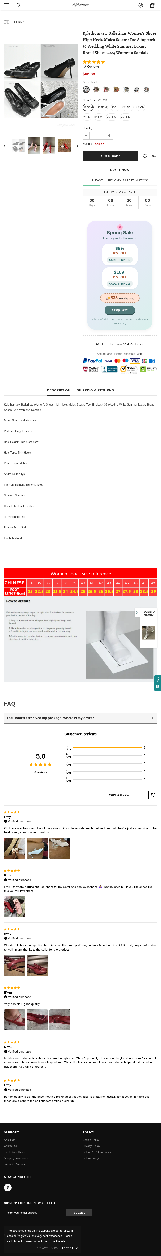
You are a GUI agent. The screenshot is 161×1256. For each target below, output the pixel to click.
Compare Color (66, 124)
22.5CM (88, 107)
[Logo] (80, 5)
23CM (115, 107)
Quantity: (88, 128)
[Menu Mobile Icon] (6, 5)
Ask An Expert (134, 344)
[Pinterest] (8, 1187)
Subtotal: (88, 143)
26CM (98, 117)
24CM (140, 107)
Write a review (119, 795)
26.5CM (125, 117)
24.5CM (128, 107)
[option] (41, 81)
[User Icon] (140, 5)
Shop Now (120, 310)
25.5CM (111, 117)
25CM (87, 117)
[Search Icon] (19, 5)
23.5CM (102, 107)
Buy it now (119, 169)
